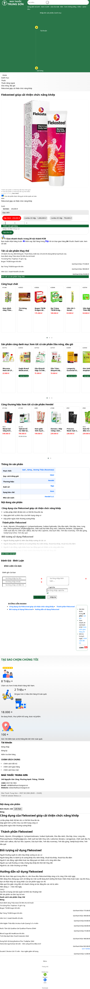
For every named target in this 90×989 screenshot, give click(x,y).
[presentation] (4, 312)
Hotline (45, 977)
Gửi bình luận (39, 597)
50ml (52, 475)
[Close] (0, 801)
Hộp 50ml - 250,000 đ (12, 218)
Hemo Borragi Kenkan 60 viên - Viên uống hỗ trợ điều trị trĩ (20, 944)
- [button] (3, 223)
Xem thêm (15, 193)
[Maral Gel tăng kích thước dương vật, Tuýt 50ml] (8, 417)
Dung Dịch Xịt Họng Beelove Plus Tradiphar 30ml (17, 941)
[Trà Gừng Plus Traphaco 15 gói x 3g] (24, 297)
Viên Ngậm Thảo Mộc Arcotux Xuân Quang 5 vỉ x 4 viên (19, 923)
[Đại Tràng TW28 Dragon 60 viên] (56, 297)
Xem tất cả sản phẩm (52, 344)
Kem (52, 491)
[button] (38, 13)
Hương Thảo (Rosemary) (43, 470)
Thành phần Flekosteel (65, 606)
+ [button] (26, 223)
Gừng (29, 470)
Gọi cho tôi (7, 232)
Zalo (45, 982)
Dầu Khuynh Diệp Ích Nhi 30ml (40, 370)
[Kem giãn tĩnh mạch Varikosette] (40, 417)
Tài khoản (45, 988)
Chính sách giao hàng (12, 767)
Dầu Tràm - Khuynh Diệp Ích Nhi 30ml (56, 370)
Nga (52, 486)
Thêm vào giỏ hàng (10, 226)
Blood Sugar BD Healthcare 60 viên (12, 933)
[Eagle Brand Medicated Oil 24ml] (24, 357)
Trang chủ (45, 966)
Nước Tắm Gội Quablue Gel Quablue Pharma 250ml (18, 928)
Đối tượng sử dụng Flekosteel (21, 609)
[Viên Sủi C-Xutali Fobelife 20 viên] (72, 297)
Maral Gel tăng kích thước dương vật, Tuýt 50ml (8, 430)
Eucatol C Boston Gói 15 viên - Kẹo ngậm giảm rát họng (19, 951)
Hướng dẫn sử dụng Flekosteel (47, 609)
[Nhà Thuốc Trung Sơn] (13, 5)
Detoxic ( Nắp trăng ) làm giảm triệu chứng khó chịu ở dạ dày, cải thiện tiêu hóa (56, 430)
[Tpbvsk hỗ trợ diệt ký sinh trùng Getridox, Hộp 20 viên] (24, 417)
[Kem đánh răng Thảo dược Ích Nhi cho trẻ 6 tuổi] (8, 297)
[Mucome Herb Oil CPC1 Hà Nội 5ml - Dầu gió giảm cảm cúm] (8, 357)
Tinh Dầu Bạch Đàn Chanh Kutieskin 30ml (14, 936)
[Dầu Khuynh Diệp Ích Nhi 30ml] (40, 357)
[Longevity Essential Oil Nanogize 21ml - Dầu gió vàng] (72, 357)
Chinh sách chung (10, 759)
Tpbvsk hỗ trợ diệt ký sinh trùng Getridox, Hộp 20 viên (23, 430)
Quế (24, 470)
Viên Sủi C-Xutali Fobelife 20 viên (12, 271)
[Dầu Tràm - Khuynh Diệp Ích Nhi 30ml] (56, 357)
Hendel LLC (49, 496)
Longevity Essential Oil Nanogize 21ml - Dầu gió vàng (72, 370)
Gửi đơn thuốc (24, 376)
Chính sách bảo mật (11, 770)
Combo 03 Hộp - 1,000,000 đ (35, 218)
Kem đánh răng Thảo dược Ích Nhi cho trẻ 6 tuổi (18, 256)
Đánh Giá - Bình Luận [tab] (12, 560)
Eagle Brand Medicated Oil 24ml (24, 370)
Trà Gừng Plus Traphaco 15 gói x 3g (13, 259)
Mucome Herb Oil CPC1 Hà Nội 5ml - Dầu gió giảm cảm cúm (8, 370)
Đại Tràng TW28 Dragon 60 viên (12, 266)
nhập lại (53, 597)
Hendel (51, 480)
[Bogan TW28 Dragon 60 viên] (40, 297)
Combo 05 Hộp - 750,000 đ (61, 218)
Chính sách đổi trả (10, 763)
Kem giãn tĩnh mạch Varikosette (40, 430)
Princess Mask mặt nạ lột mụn (72, 430)
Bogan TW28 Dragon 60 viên (11, 261)
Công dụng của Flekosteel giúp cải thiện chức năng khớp (31, 606)
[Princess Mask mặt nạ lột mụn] (72, 417)
